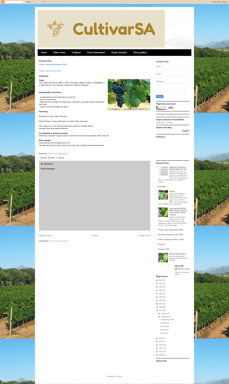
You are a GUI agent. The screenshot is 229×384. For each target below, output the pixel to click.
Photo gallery (140, 52)
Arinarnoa (164, 333)
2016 (161, 307)
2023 (161, 287)
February (164, 317)
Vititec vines (59, 52)
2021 (161, 290)
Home (44, 52)
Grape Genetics (119, 52)
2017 (161, 304)
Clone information (96, 52)
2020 (161, 294)
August (164, 313)
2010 (161, 351)
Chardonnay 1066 (167, 320)
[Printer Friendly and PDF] (52, 158)
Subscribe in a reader (164, 123)
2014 (161, 338)
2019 (161, 297)
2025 (161, 280)
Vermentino (164, 326)
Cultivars (76, 52)
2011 (161, 348)
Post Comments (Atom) (59, 241)
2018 (161, 300)
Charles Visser (183, 269)
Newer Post (45, 235)
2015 (161, 310)
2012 (161, 345)
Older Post (144, 235)
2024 (161, 284)
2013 (161, 341)
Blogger (119, 376)
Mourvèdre (164, 330)
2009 (161, 355)
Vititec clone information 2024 (52, 64)
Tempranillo (164, 323)
